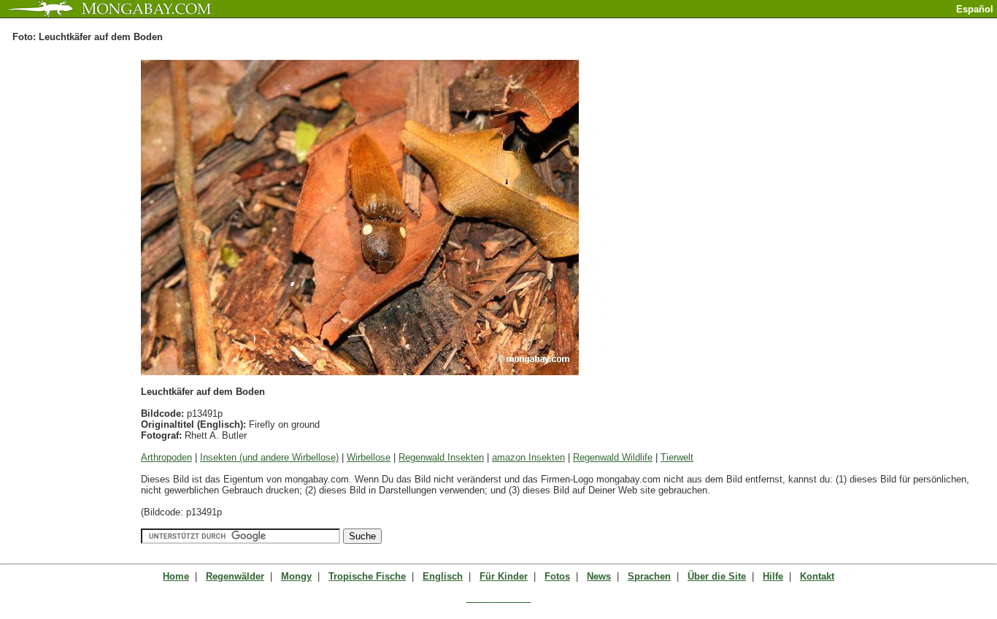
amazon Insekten (528, 457)
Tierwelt (677, 457)
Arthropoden (166, 457)
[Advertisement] (826, 23)
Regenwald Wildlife (613, 457)
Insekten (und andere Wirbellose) (269, 457)
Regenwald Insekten (441, 457)
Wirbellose (368, 457)
